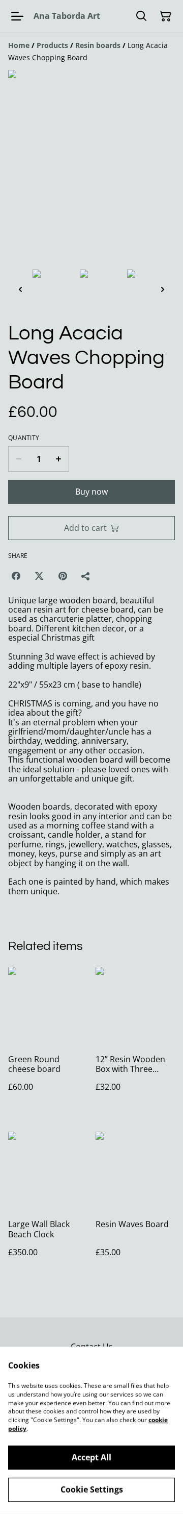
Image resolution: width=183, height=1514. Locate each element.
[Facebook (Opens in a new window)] (15, 575)
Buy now (91, 491)
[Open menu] (17, 16)
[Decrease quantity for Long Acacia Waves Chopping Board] (18, 459)
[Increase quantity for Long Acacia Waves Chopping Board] (58, 459)
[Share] (86, 575)
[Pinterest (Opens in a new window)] (62, 575)
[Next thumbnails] (162, 289)
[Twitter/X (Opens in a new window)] (39, 575)
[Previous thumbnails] (20, 289)
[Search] (141, 16)
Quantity (23, 438)
